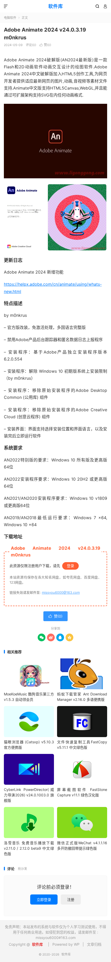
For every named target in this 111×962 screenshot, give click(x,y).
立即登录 (44, 899)
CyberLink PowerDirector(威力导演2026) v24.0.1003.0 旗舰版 (29, 795)
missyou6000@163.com (61, 592)
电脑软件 (10, 18)
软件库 (55, 6)
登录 (70, 565)
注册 (70, 899)
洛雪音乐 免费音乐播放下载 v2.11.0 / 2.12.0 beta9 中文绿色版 (29, 848)
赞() (45, 45)
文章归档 (94, 944)
